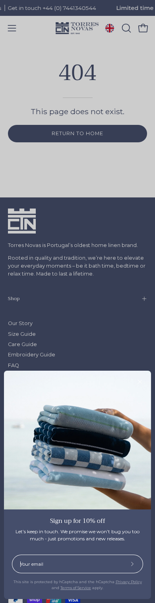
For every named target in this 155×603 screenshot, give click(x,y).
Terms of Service (75, 588)
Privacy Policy (129, 582)
